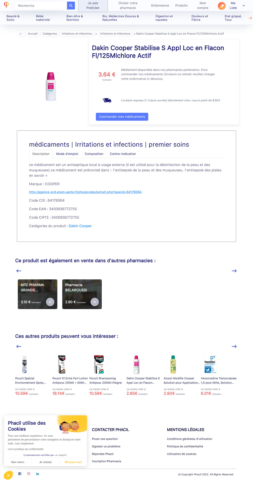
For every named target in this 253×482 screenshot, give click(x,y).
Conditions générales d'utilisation (189, 438)
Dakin (73, 226)
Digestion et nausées (164, 18)
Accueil (33, 33)
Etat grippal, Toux (233, 18)
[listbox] (126, 303)
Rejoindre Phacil (103, 453)
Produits (181, 5)
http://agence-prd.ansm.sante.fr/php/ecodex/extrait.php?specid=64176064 (85, 192)
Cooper (85, 226)
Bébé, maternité (43, 18)
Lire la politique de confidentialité (25, 449)
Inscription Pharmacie (106, 461)
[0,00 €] (50, 302)
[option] (37, 301)
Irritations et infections (77, 33)
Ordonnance (160, 5)
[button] (8, 475)
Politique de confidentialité (185, 446)
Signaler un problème (106, 446)
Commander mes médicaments (122, 117)
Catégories (49, 33)
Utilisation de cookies (181, 453)
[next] (234, 271)
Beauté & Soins (13, 18)
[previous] (18, 271)
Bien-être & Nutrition (74, 18)
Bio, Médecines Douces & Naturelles (120, 18)
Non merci (17, 462)
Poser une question (105, 438)
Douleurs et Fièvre (200, 18)
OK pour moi (73, 462)
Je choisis (45, 462)
